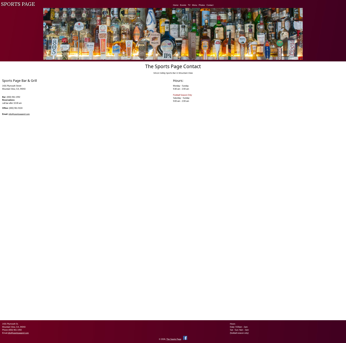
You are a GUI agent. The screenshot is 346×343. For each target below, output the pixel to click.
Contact (210, 5)
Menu (194, 5)
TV (189, 5)
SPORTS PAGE (18, 4)
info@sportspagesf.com (19, 114)
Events (183, 5)
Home (175, 5)
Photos (202, 5)
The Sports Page (173, 339)
